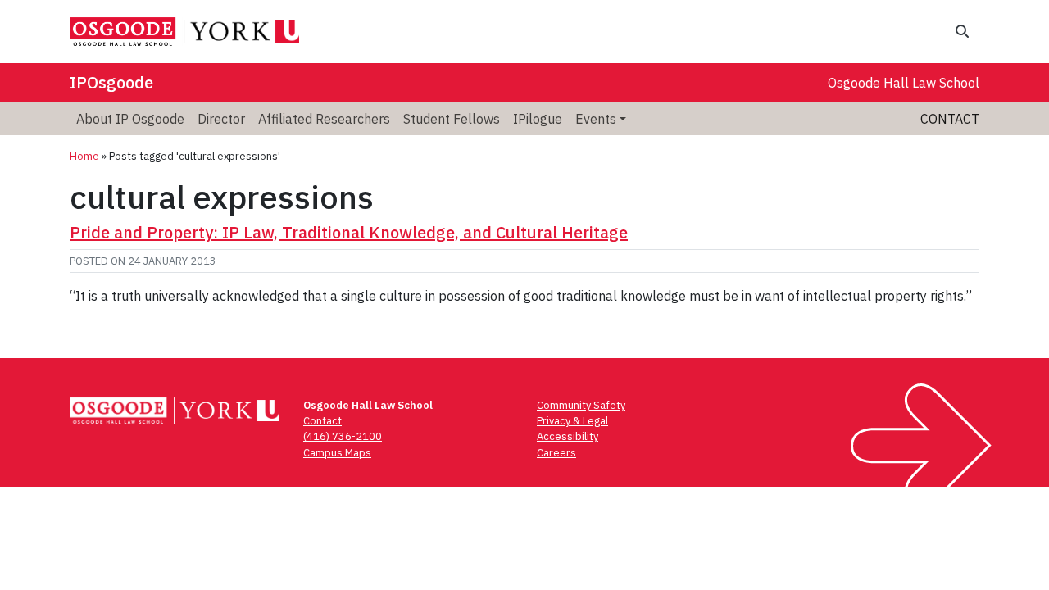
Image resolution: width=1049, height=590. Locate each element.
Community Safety (581, 405)
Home (84, 156)
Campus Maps (337, 453)
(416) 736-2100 (342, 436)
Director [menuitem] (221, 119)
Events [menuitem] (595, 119)
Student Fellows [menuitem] (451, 119)
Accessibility (567, 436)
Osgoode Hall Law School (903, 83)
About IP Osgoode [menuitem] (130, 119)
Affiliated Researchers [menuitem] (324, 119)
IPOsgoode (111, 82)
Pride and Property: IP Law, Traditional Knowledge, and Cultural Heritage (349, 232)
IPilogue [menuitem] (537, 119)
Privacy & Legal (572, 421)
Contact (949, 119)
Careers (556, 453)
